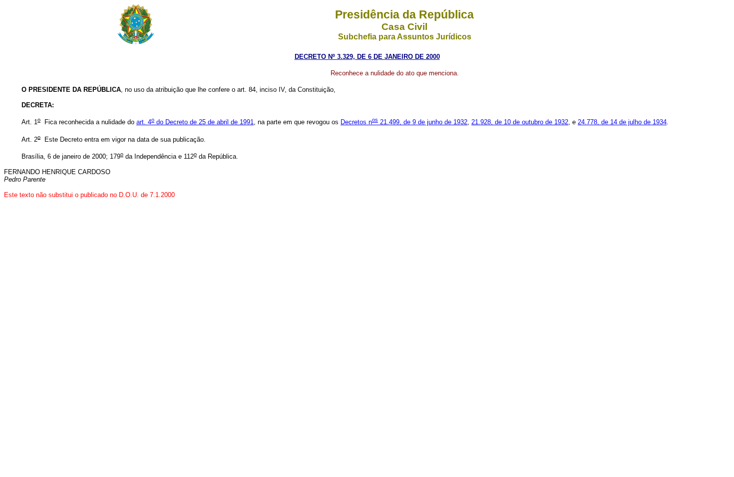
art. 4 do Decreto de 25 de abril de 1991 (195, 122)
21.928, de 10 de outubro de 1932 (519, 122)
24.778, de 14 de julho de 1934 (622, 122)
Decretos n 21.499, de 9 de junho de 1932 (404, 122)
